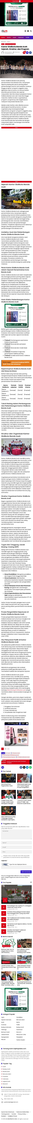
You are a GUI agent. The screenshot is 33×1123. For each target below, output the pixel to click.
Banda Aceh (16, 753)
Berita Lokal (20, 978)
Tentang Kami (5, 1114)
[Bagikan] (30, 52)
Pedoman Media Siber (22, 1112)
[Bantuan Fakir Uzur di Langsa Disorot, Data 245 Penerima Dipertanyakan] (8, 943)
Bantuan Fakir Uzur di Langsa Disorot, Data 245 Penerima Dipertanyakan (7, 951)
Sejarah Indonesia (6, 1020)
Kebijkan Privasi (12, 1116)
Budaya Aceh (20, 1027)
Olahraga (3, 1029)
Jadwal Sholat (5, 1034)
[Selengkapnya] (31, 882)
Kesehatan (19, 1029)
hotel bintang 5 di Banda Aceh (16, 690)
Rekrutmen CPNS (21, 1034)
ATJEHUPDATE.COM (11, 1119)
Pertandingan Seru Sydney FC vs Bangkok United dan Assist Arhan (19, 906)
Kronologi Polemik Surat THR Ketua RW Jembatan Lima (24, 983)
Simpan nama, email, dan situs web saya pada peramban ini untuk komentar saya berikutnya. (16, 856)
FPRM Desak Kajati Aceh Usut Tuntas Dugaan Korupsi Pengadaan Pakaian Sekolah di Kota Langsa (24, 785)
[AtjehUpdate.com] (4, 31)
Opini (3, 44)
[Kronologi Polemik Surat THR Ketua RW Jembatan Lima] (24, 975)
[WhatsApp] (30, 767)
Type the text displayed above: (18, 864)
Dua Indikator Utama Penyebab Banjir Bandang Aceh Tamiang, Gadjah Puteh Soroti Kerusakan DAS (24, 951)
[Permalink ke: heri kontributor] (3, 52)
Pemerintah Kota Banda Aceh (11, 755)
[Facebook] (21, 767)
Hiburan (3, 1039)
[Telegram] (27, 767)
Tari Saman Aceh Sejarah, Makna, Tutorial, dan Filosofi (19, 924)
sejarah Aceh (6, 1081)
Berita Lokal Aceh (6, 946)
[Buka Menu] (28, 31)
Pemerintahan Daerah (10, 44)
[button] (25, 31)
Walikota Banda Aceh (23, 757)
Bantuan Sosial (5, 1032)
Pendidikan (19, 1017)
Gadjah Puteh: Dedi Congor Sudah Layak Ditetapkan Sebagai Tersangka (7, 802)
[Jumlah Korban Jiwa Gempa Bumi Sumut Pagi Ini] (8, 959)
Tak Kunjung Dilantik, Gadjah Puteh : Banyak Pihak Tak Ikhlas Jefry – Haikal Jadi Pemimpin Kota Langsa (8, 983)
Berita (18, 1022)
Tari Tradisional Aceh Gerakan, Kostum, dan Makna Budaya (18, 918)
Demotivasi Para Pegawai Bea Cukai (6, 785)
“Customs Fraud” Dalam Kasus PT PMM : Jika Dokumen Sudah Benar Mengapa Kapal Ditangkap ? (24, 802)
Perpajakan (19, 1037)
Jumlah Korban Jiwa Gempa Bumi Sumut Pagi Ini (8, 967)
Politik (18, 1024)
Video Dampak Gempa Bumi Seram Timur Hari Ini (24, 967)
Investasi (3, 1024)
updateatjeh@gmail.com (11, 1102)
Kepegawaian (5, 1037)
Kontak (14, 1114)
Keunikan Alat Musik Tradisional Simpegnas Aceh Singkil (16, 930)
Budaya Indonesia (6, 1027)
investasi (5, 1076)
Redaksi (3, 1116)
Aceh (8, 753)
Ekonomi (18, 1032)
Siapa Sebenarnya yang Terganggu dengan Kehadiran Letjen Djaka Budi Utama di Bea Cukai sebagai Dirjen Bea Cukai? (8, 818)
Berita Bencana (5, 962)
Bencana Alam (20, 1020)
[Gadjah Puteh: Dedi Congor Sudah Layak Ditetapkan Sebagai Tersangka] (8, 794)
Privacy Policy (22, 1114)
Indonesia (5, 1079)
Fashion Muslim (20, 1040)
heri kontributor (8, 52)
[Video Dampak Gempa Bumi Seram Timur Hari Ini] (24, 959)
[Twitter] (24, 767)
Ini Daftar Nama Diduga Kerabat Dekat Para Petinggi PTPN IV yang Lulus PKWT (18, 912)
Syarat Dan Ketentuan (7, 1112)
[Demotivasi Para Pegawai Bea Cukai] (8, 778)
